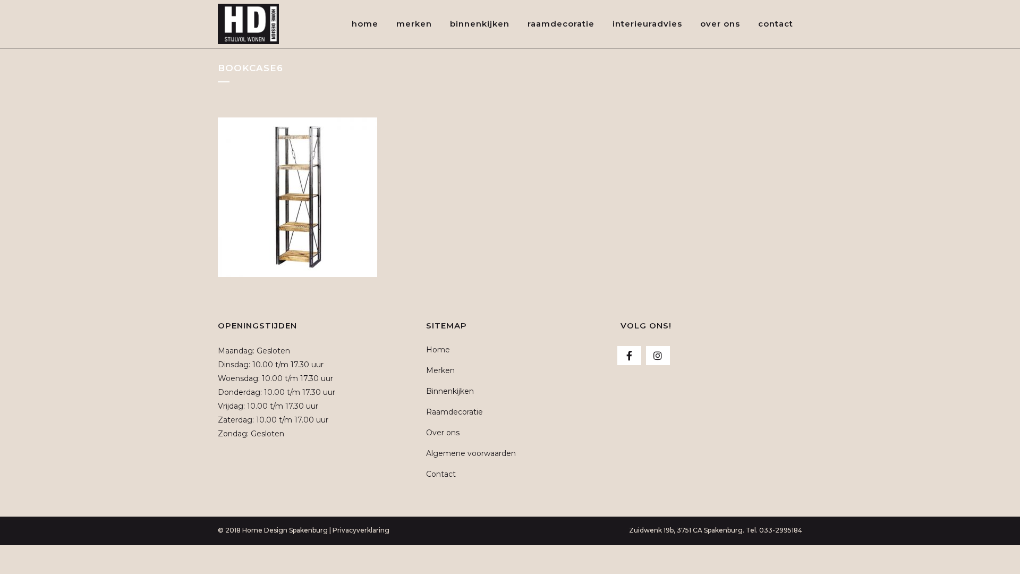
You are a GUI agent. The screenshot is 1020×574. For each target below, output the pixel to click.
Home (438, 349)
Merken (440, 370)
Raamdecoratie (454, 412)
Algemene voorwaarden (471, 453)
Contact (441, 474)
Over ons (443, 432)
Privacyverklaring (361, 530)
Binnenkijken (450, 391)
